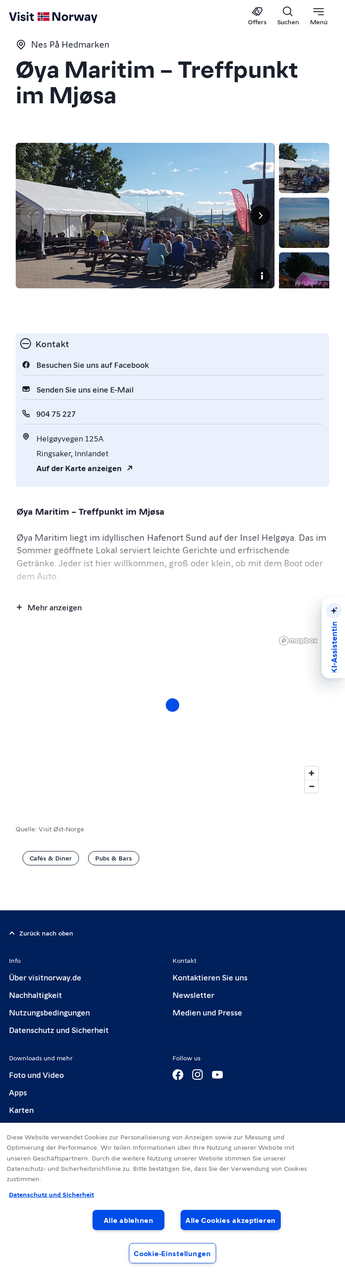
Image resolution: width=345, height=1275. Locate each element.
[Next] (260, 215)
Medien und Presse (207, 1012)
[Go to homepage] (66, 16)
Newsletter (193, 994)
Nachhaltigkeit (35, 994)
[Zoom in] (311, 773)
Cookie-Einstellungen (172, 1253)
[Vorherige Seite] (30, 215)
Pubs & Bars (113, 858)
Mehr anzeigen (54, 607)
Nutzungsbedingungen (49, 1012)
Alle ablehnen (129, 1220)
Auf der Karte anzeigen (79, 468)
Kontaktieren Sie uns (210, 977)
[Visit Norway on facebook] (177, 1074)
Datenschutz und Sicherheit (59, 1029)
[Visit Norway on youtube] (217, 1074)
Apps (18, 1092)
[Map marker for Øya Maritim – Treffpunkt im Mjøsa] (172, 705)
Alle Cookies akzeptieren (231, 1220)
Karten (21, 1109)
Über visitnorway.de (45, 977)
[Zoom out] (311, 786)
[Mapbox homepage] (298, 640)
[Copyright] (262, 276)
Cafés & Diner (51, 858)
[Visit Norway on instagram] (197, 1074)
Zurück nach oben (46, 933)
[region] (172, 1199)
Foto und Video (36, 1074)
